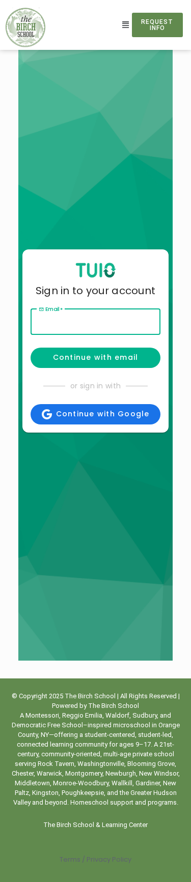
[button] (126, 25)
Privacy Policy (108, 859)
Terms (70, 859)
